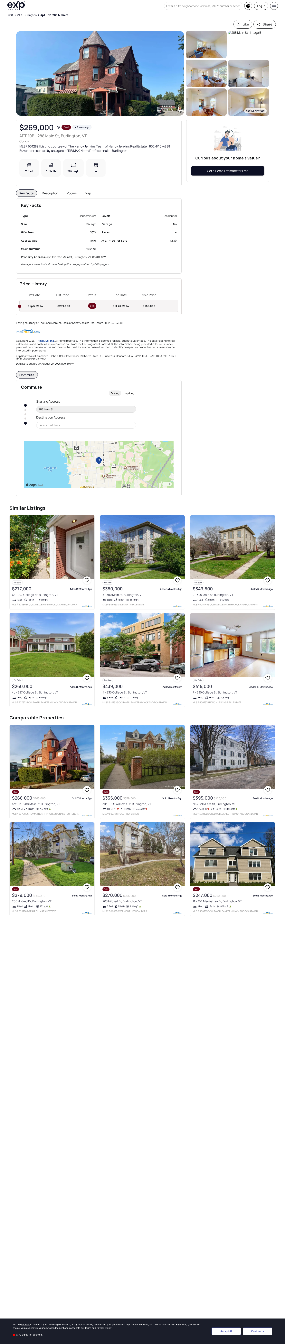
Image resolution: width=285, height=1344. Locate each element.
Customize (257, 1331)
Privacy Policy (104, 1328)
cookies (25, 1324)
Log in (261, 6)
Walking (129, 393)
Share (267, 24)
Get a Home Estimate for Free (227, 171)
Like (245, 24)
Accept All (226, 1331)
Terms (88, 1328)
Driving (115, 393)
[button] (100, 73)
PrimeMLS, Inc (45, 340)
